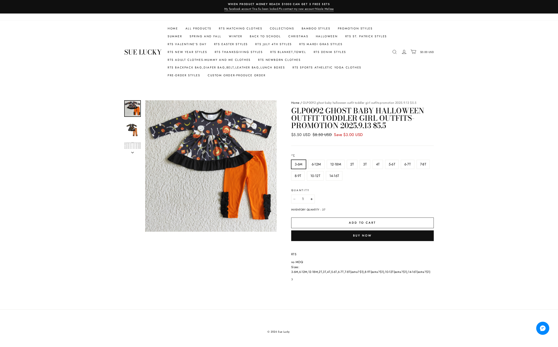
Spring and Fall (205, 36)
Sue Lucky (143, 52)
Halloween (327, 36)
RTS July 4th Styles (273, 44)
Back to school (265, 36)
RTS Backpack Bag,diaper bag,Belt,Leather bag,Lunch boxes (226, 67)
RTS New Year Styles (187, 52)
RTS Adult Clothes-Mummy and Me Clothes (209, 60)
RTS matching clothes (240, 28)
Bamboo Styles (316, 28)
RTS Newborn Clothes (279, 60)
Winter (235, 36)
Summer (175, 36)
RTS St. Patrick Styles (366, 36)
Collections (282, 28)
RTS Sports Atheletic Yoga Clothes (327, 67)
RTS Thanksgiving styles (239, 52)
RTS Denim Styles (330, 52)
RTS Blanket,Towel (288, 52)
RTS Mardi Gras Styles (321, 44)
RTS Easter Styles (231, 44)
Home (173, 28)
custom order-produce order (237, 75)
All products (198, 28)
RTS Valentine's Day (187, 44)
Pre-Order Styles (184, 75)
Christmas (298, 36)
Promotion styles (355, 28)
